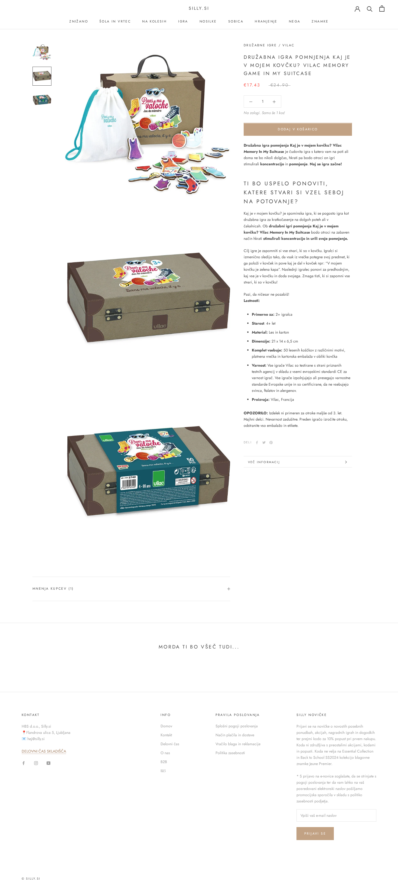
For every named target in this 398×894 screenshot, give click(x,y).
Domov (166, 726)
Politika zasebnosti (230, 753)
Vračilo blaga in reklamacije (238, 744)
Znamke (320, 21)
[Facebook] (257, 442)
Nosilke (208, 21)
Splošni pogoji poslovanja (237, 726)
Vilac (288, 45)
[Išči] (370, 8)
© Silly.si (31, 878)
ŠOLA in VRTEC (115, 21)
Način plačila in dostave (235, 735)
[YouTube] (48, 763)
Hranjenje (266, 21)
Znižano (78, 21)
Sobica (235, 21)
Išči (163, 770)
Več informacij (264, 462)
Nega (295, 21)
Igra (183, 21)
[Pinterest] (271, 442)
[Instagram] (36, 763)
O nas (165, 753)
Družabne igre (260, 45)
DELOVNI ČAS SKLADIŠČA (44, 751)
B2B (164, 761)
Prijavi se (315, 833)
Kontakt (166, 735)
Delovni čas (170, 744)
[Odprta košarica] (381, 8)
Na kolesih (154, 21)
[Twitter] (264, 442)
